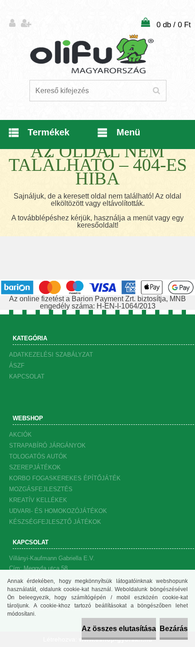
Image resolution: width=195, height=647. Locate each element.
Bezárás (174, 628)
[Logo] (91, 54)
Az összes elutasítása (119, 628)
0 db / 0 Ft (173, 24)
